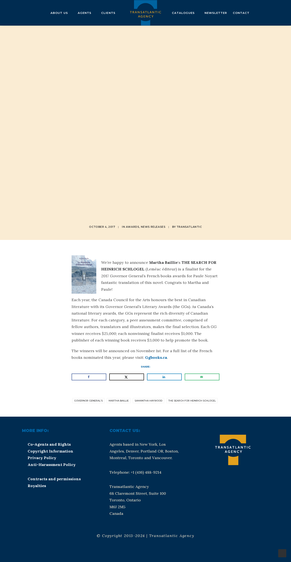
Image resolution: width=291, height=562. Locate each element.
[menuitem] (10, 13)
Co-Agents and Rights (49, 444)
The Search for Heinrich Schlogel (192, 400)
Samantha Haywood (148, 400)
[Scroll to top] (282, 552)
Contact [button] (241, 13)
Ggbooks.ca (156, 357)
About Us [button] (59, 13)
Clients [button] (108, 13)
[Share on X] (126, 377)
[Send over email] (202, 377)
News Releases (153, 226)
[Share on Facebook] (89, 377)
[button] (10, 13)
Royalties (37, 485)
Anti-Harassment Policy (52, 464)
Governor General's (88, 400)
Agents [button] (84, 13)
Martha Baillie (119, 400)
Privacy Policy (42, 457)
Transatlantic (189, 226)
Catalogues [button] (183, 13)
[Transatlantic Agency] (145, 13)
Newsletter (216, 13)
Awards (132, 226)
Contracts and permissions (54, 478)
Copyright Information (50, 451)
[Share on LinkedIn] (164, 377)
